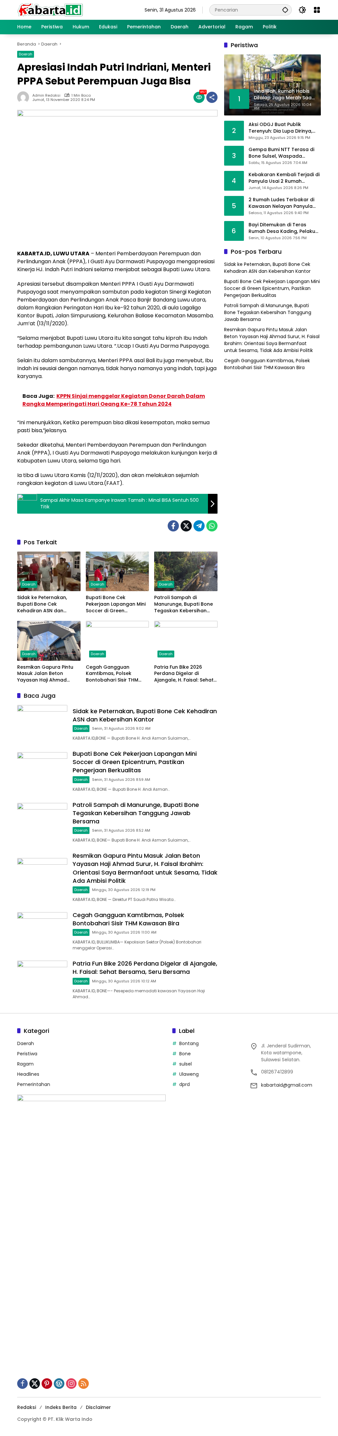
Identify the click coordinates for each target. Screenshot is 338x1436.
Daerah (25, 54)
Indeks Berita (61, 1407)
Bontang (189, 1043)
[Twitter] (186, 525)
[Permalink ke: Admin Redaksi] (24, 97)
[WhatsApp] (212, 525)
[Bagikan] (212, 97)
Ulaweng (189, 1074)
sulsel (185, 1064)
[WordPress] (59, 1383)
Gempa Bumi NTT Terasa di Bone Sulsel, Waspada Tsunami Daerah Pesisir (281, 152)
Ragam (25, 1064)
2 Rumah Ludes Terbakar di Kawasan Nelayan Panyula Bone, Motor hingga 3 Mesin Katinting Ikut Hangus (282, 203)
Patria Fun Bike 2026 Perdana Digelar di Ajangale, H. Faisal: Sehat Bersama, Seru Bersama (184, 674)
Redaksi (26, 1407)
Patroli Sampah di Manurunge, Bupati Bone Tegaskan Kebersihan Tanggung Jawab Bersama (183, 604)
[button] (285, 9)
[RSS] (83, 1383)
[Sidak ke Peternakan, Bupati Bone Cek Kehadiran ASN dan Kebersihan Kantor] (49, 571)
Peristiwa (27, 1053)
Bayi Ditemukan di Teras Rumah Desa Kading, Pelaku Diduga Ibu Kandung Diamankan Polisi (282, 228)
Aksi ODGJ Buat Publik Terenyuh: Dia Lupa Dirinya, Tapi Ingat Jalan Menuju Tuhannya (280, 127)
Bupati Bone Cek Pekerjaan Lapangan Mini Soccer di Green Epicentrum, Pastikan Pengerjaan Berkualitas (116, 604)
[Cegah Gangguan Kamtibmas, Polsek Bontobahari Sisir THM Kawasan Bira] (117, 640)
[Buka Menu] (317, 10)
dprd (184, 1084)
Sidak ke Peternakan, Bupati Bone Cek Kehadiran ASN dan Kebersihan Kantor (42, 604)
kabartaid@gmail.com (286, 1085)
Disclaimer (98, 1407)
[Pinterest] (47, 1383)
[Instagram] (71, 1383)
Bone (185, 1053)
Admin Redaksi (46, 95)
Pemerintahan (33, 1084)
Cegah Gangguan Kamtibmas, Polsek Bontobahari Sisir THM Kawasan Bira (112, 674)
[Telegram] (199, 525)
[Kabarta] (50, 9)
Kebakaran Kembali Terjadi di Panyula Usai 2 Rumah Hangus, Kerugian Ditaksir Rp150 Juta (284, 178)
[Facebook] (173, 525)
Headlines (28, 1074)
